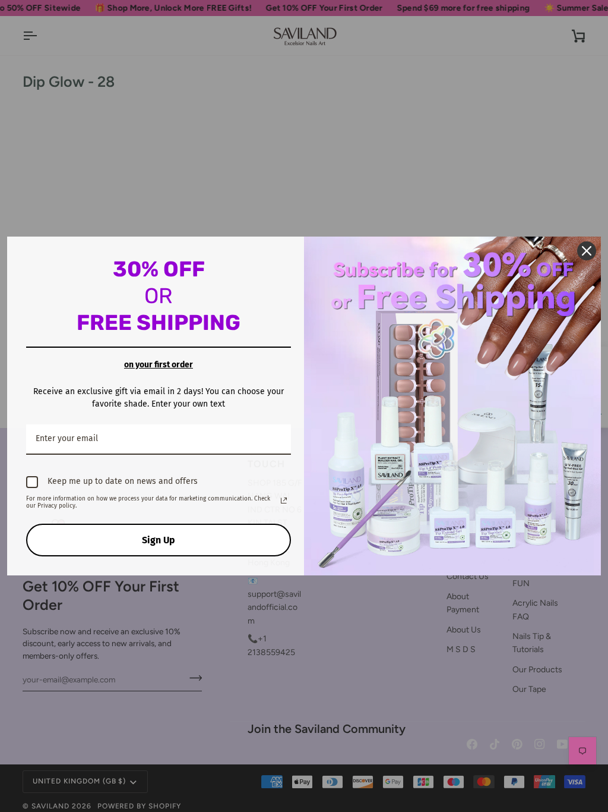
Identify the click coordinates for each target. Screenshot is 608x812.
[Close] (586, 251)
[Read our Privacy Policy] (284, 500)
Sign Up (158, 540)
